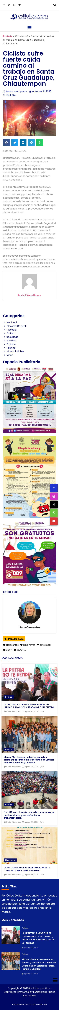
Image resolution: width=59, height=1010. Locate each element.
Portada (7, 36)
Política (8, 697)
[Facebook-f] (4, 5)
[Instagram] (9, 5)
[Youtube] (19, 5)
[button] (6, 142)
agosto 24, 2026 (31, 711)
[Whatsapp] (14, 5)
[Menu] (29, 27)
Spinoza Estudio (41, 1004)
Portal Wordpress (13, 711)
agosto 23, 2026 (31, 822)
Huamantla (10, 860)
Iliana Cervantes (29, 627)
